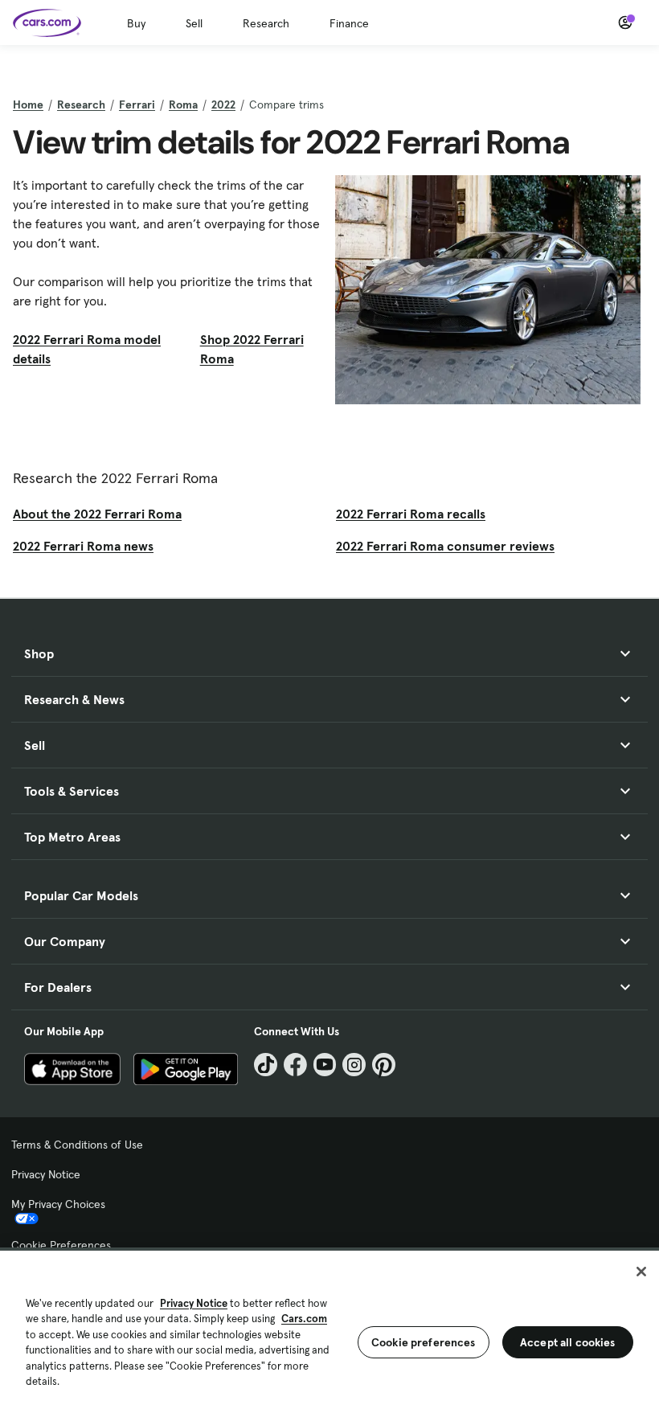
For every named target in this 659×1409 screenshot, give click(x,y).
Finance (349, 23)
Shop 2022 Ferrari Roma (252, 349)
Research (266, 23)
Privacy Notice (45, 1174)
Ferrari (137, 104)
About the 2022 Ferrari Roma (97, 514)
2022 (223, 104)
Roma (183, 104)
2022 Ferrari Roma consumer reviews (445, 546)
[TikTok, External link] (265, 1064)
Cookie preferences (423, 1342)
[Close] (641, 1271)
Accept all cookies (568, 1342)
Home (28, 104)
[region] (329, 1328)
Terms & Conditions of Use (77, 1144)
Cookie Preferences (61, 1245)
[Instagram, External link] (354, 1064)
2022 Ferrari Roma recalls (410, 514)
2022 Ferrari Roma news (83, 546)
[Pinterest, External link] (383, 1064)
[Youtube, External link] (325, 1064)
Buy (136, 23)
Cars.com (304, 1318)
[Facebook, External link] (295, 1064)
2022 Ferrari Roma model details (87, 349)
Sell (194, 23)
